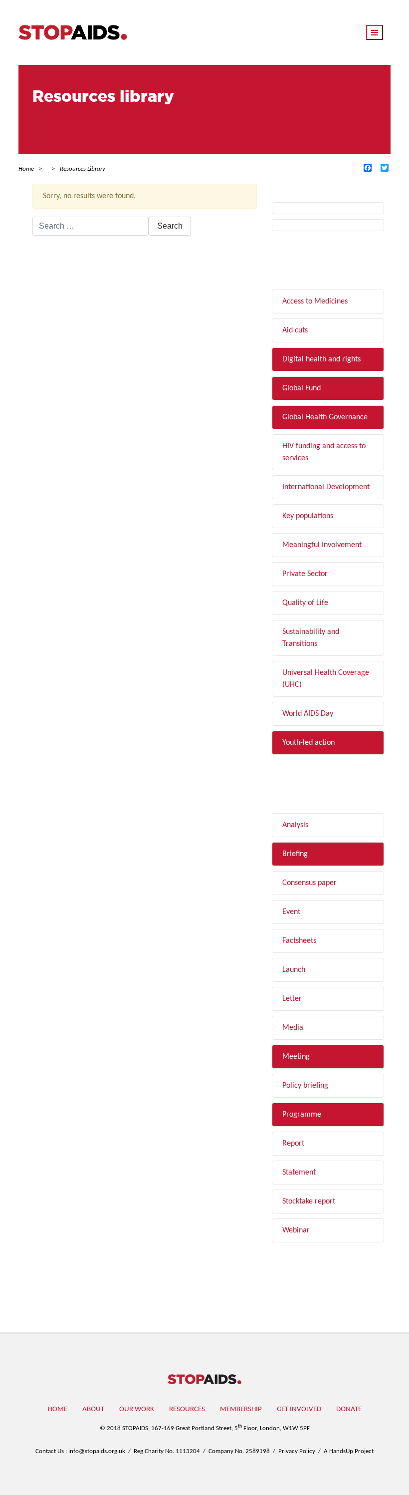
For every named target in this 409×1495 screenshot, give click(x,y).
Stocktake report (308, 1201)
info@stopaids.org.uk (96, 1451)
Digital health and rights (321, 359)
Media (292, 1028)
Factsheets (299, 941)
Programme (301, 1115)
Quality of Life (305, 603)
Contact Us (49, 1451)
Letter (292, 999)
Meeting (296, 1057)
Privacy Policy (296, 1451)
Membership (241, 1409)
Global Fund (301, 388)
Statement (299, 1173)
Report (293, 1144)
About (93, 1409)
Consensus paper (309, 883)
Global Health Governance (325, 417)
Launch (293, 970)
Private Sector (305, 574)
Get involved (299, 1409)
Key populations (307, 516)
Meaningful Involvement (322, 545)
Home (57, 1409)
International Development (326, 487)
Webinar (296, 1230)
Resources (187, 1409)
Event (291, 912)
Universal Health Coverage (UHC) (325, 679)
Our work (136, 1409)
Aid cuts (295, 330)
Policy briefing (305, 1086)
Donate (349, 1409)
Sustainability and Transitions (310, 638)
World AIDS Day (307, 714)
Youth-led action (308, 743)
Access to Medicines (315, 301)
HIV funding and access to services (324, 452)
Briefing (295, 854)
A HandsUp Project (349, 1451)
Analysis (295, 825)
